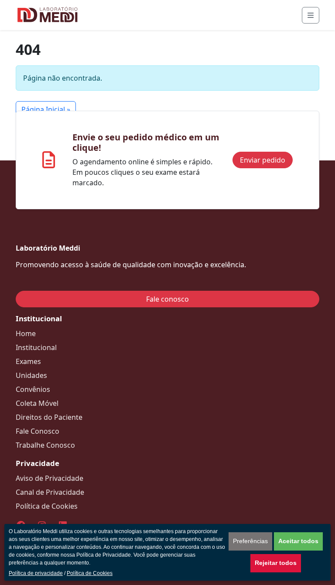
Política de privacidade (36, 573)
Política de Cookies (90, 573)
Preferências (250, 540)
